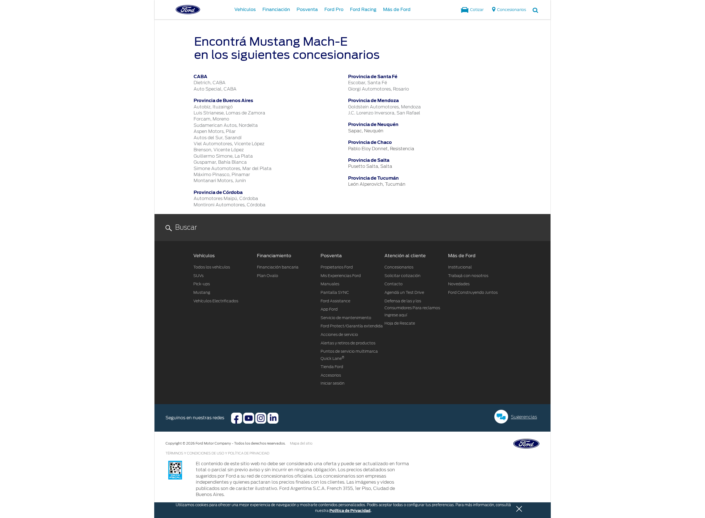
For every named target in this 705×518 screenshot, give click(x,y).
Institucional (460, 267)
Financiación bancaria (278, 267)
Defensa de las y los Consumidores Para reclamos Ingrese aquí (412, 308)
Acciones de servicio (339, 334)
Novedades (459, 284)
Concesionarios (398, 267)
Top (556, 492)
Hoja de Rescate (399, 323)
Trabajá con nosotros (468, 275)
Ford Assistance (335, 301)
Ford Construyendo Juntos (473, 292)
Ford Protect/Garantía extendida (352, 326)
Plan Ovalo (267, 275)
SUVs (198, 275)
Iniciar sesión (333, 383)
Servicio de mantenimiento (346, 318)
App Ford (329, 309)
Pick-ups (201, 284)
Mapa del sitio (301, 443)
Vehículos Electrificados (215, 301)
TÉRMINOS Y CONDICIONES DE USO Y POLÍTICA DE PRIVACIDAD (217, 453)
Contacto (393, 284)
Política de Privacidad (349, 511)
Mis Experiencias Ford (341, 275)
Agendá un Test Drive (404, 292)
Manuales (330, 284)
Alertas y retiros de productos (348, 343)
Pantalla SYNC (335, 292)
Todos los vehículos (211, 267)
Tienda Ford (332, 366)
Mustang (201, 292)
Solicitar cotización (402, 275)
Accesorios (331, 375)
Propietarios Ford (337, 267)
